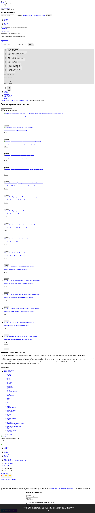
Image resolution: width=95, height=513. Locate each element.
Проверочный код (31, 503)
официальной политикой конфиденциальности (62, 488)
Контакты (6, 19)
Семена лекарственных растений (16, 53)
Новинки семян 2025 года (14, 67)
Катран (8, 415)
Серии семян (11, 72)
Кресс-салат (10, 422)
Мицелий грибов (12, 57)
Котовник (9, 419)
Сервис (5, 20)
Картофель (9, 382)
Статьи (5, 451)
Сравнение (4, 28)
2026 (9, 90)
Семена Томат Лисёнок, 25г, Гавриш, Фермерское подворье (17, 255)
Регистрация (7, 8)
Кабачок (9, 379)
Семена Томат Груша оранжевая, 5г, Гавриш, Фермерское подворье (18, 213)
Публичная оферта (8, 463)
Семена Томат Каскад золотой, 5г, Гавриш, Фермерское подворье (18, 241)
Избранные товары (5, 29)
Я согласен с (30, 15)
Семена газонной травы (14, 63)
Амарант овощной (11, 410)
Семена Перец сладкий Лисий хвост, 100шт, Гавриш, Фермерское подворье (20, 171)
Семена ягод (11, 54)
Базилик (9, 412)
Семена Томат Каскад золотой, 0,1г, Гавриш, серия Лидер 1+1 (17, 227)
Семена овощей (12, 50)
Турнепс (9, 404)
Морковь (9, 388)
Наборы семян (11, 70)
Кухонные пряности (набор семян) (15, 423)
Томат (8, 403)
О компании (7, 18)
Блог (5, 24)
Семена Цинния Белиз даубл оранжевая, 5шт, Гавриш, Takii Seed (18, 339)
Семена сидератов (12, 61)
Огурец (8, 390)
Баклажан (9, 372)
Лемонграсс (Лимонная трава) (14, 426)
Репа (8, 399)
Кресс (8, 420)
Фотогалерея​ (7, 454)
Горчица (9, 414)
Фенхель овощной (11, 407)
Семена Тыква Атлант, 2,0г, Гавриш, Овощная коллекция (16, 325)
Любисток (9, 427)
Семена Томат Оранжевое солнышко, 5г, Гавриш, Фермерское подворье (19, 283)
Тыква (8, 406)
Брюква (8, 376)
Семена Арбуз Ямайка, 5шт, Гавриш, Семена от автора (15, 130)
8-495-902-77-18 (5, 31)
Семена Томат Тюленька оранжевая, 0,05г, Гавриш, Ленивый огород (19, 311)
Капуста (9, 380)
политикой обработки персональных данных (34, 15)
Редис (8, 396)
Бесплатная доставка (9, 458)
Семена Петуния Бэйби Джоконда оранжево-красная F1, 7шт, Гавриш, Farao (20, 185)
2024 (9, 87)
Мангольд (9, 386)
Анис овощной (10, 411)
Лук (8, 384)
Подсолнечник (10, 395)
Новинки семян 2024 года (14, 69)
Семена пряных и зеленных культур (17, 51)
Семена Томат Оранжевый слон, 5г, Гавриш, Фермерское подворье (18, 297)
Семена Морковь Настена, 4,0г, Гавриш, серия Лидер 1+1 (16, 157)
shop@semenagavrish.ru (6, 473)
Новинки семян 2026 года (14, 66)
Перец (8, 394)
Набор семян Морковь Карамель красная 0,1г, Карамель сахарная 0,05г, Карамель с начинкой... (25, 116)
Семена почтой (7, 459)
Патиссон (9, 392)
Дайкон (8, 378)
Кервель (9, 416)
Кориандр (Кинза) (11, 418)
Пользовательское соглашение (11, 462)
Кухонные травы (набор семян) (14, 424)
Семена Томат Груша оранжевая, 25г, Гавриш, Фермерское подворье (19, 199)
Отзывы (6, 456)
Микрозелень (10, 387)
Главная (3, 100)
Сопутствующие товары (14, 65)
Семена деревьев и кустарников (16, 58)
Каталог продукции (13, 49)
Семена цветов (11, 55)
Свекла (8, 400)
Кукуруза (9, 383)
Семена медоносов (12, 62)
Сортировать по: (5, 107)
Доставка (6, 23)
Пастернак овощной (12, 391)
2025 (9, 88)
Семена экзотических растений (16, 59)
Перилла (9, 432)
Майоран (9, 428)
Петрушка (9, 434)
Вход (2, 8)
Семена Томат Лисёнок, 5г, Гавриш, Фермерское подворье (16, 269)
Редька (8, 398)
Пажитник (9, 431)
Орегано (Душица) (11, 430)
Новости (6, 450)
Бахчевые (9, 374)
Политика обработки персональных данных (15, 460)
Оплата (5, 22)
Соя (7, 402)
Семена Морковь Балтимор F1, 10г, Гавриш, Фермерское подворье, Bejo (19, 143)
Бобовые (9, 375)
